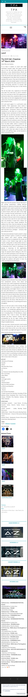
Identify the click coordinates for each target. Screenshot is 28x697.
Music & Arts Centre (17, 635)
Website (7, 423)
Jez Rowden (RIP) (6, 55)
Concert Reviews (5, 50)
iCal (9, 667)
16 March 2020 (15, 55)
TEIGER (12, 608)
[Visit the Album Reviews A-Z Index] (12, 527)
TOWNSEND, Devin (15, 615)
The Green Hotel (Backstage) (15, 613)
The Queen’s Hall (14, 638)
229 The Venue (11, 647)
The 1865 (14, 631)
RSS (7, 667)
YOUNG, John (14, 611)
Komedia (8, 656)
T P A (14, 9)
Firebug (11, 610)
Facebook (13, 423)
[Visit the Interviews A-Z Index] (12, 547)
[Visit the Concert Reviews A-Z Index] (12, 567)
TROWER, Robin (15, 624)
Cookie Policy (7, 690)
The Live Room (11, 665)
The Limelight (11, 617)
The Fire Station (15, 626)
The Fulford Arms (10, 660)
